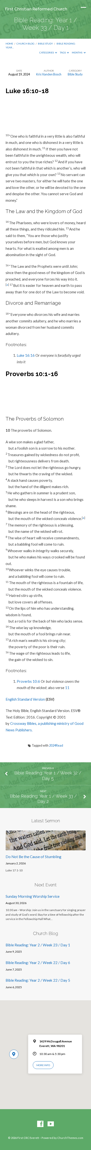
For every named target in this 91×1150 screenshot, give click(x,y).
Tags (63, 52)
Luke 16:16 (26, 355)
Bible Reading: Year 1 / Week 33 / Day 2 (43, 799)
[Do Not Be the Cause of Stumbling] (46, 847)
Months (77, 52)
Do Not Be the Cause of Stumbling (33, 856)
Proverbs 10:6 (28, 681)
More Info (43, 1065)
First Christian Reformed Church (36, 9)
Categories (46, 52)
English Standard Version (25, 699)
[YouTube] (51, 1124)
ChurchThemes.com (70, 1137)
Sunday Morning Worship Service (32, 896)
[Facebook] (40, 1124)
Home (9, 43)
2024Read (56, 745)
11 (67, 687)
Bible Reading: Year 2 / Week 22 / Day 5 (38, 980)
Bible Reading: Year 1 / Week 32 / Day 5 (47, 775)
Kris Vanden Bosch (48, 74)
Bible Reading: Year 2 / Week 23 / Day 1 (38, 945)
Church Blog (25, 43)
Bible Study (45, 43)
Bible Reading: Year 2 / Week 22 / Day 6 (38, 962)
